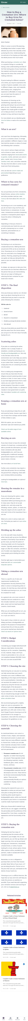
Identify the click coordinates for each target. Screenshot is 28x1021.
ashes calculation (6, 698)
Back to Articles (6, 7)
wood (17, 154)
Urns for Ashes (5, 120)
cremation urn (17, 62)
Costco (3, 198)
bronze (15, 159)
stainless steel (5, 161)
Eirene (4, 2)
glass (2, 159)
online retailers (20, 194)
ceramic (24, 154)
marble (10, 157)
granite (5, 157)
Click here (4, 482)
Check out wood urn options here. (11, 631)
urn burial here (15, 463)
